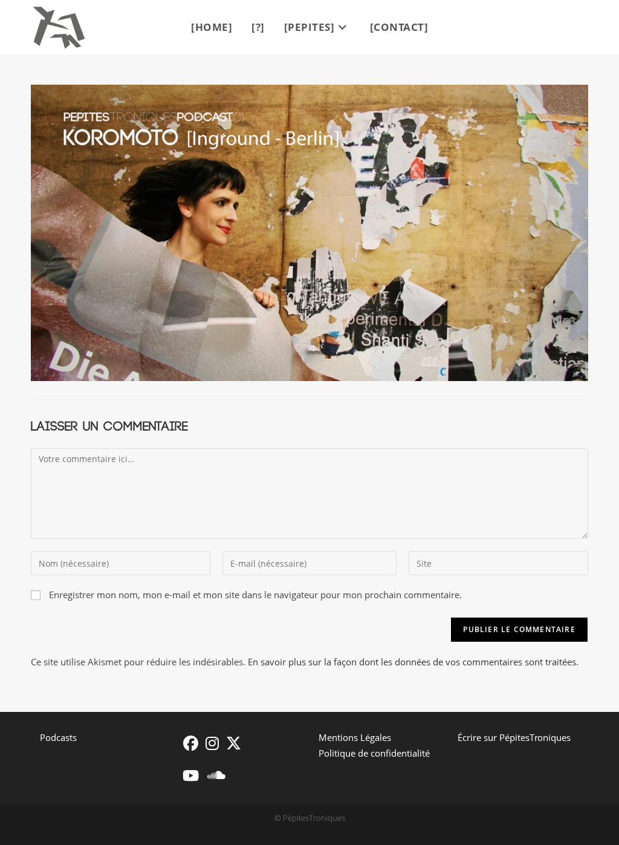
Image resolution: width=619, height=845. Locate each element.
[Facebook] (190, 743)
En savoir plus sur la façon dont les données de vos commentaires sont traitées (412, 662)
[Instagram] (212, 743)
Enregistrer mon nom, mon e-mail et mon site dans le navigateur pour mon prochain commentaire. (255, 595)
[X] (233, 743)
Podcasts (58, 737)
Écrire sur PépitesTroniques (514, 737)
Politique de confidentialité (374, 753)
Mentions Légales (355, 737)
